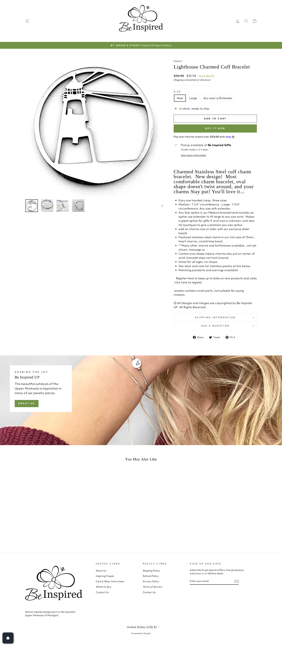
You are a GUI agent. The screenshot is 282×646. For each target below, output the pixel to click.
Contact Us (102, 592)
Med (180, 98)
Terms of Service (152, 586)
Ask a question (215, 325)
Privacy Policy (151, 581)
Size (177, 91)
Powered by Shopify (141, 633)
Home (177, 61)
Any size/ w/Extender (218, 98)
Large (193, 98)
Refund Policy (151, 576)
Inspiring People (105, 576)
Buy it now (215, 128)
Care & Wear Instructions (110, 581)
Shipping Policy (151, 570)
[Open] (8, 638)
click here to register (188, 282)
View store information (193, 155)
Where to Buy (103, 586)
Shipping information (215, 317)
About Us (26, 403)
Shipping (179, 79)
